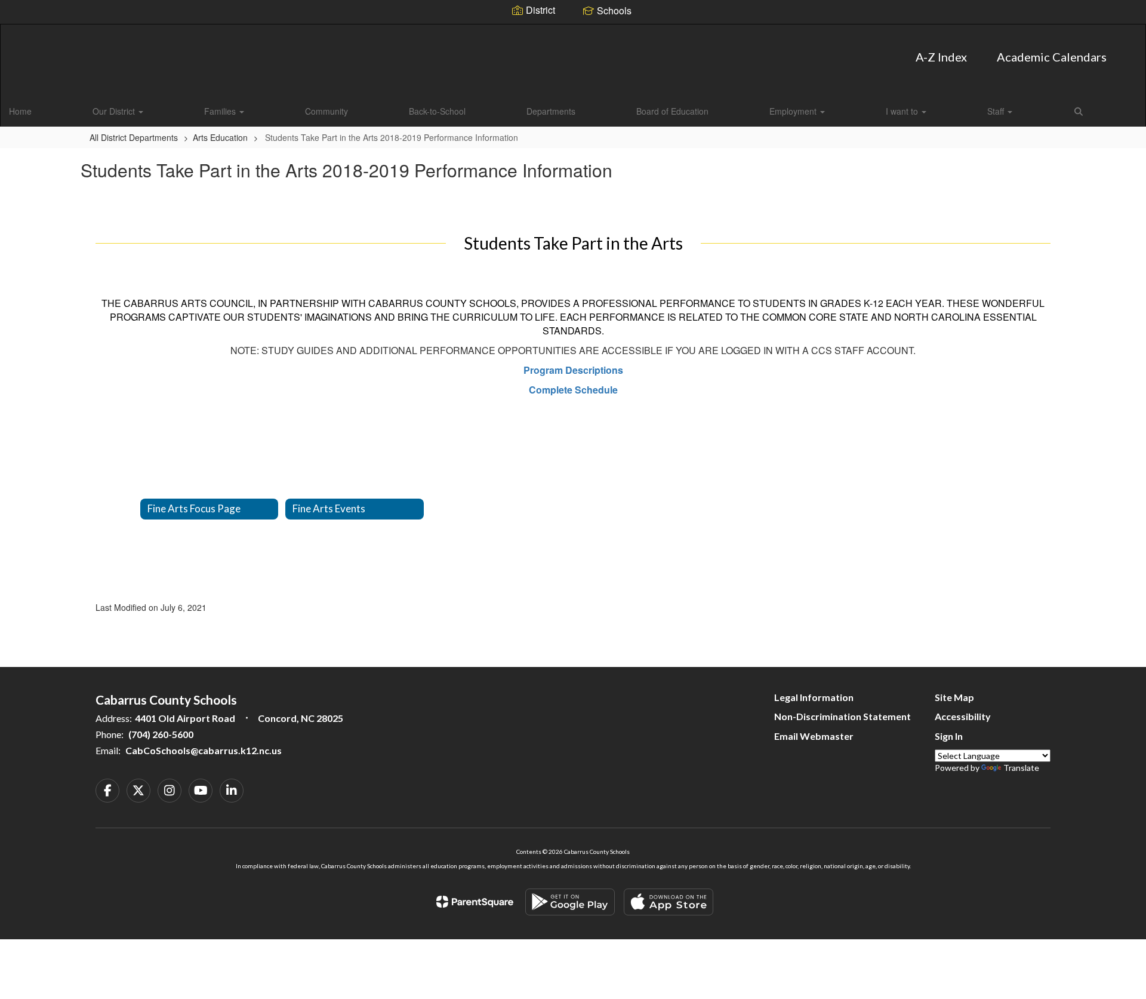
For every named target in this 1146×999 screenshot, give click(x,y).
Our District (115, 111)
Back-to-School (437, 111)
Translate (1021, 768)
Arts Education (220, 137)
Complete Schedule (573, 389)
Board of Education (672, 111)
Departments (550, 111)
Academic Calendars (1052, 57)
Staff (996, 111)
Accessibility (963, 716)
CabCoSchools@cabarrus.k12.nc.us (203, 750)
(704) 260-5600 (160, 734)
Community (326, 111)
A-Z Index (941, 57)
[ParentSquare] (474, 902)
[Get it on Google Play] (570, 902)
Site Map (954, 697)
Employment (794, 111)
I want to (903, 111)
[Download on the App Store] (668, 902)
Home (20, 111)
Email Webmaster (814, 736)
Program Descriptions (573, 370)
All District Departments (134, 137)
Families (221, 111)
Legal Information (814, 697)
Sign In (949, 736)
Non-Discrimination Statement (842, 716)
